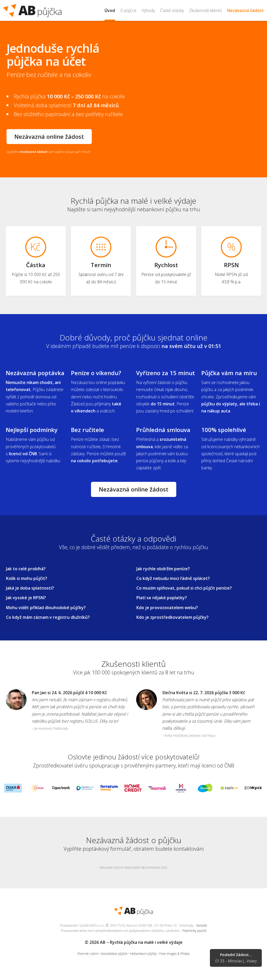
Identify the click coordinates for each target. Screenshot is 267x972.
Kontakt (202, 925)
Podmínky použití (195, 930)
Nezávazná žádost (245, 10)
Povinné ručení (88, 953)
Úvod (110, 10)
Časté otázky (172, 10)
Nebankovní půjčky (143, 953)
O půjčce (128, 10)
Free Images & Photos (174, 953)
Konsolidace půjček (114, 953)
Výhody (148, 10)
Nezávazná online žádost (49, 136)
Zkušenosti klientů (205, 10)
